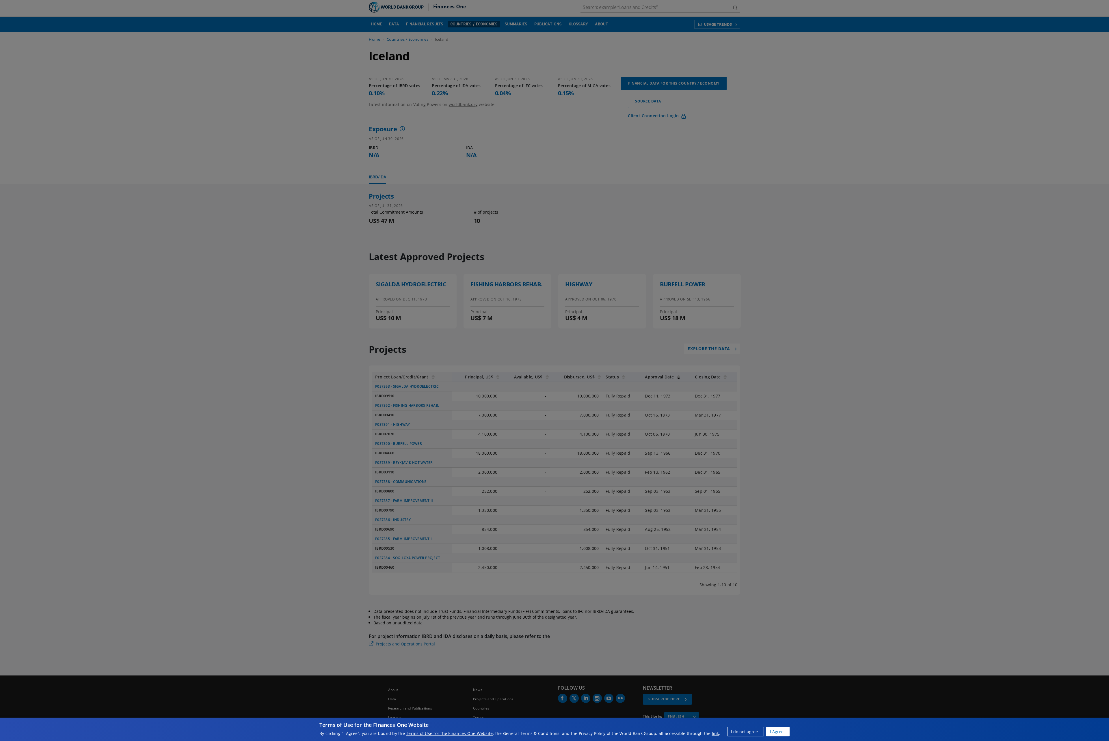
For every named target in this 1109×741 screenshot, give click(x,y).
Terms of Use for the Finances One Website (449, 733)
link (715, 733)
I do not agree (744, 731)
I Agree (777, 731)
